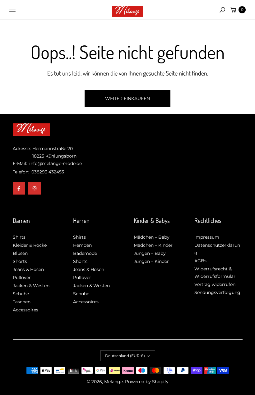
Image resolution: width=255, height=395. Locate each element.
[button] (222, 10)
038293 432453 (47, 172)
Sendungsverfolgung (217, 292)
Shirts (19, 237)
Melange (113, 381)
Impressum (206, 237)
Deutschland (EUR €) (125, 355)
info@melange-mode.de (55, 163)
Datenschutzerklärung (217, 248)
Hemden (82, 245)
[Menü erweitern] (12, 10)
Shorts (20, 261)
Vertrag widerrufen (214, 284)
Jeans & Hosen (28, 269)
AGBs (200, 261)
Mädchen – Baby (151, 237)
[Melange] (127, 10)
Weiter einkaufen (127, 98)
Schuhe (21, 293)
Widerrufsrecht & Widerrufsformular (214, 272)
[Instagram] (34, 188)
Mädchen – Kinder (153, 245)
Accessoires (25, 310)
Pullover (22, 277)
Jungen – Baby (150, 253)
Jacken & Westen (31, 285)
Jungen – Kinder (151, 261)
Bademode (85, 253)
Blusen (20, 253)
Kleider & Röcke (30, 245)
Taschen (21, 302)
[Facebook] (19, 188)
